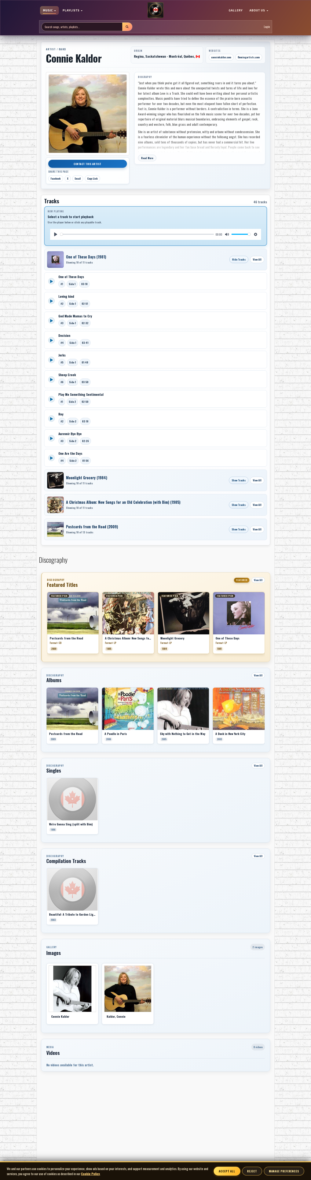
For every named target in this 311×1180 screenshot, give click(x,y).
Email (78, 178)
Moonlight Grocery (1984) (86, 477)
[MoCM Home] (155, 10)
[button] (47, 624)
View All (257, 259)
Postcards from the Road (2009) (92, 526)
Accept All (227, 1171)
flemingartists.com (249, 57)
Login (267, 27)
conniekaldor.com (221, 57)
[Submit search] (127, 27)
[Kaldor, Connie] (127, 989)
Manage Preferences (284, 1171)
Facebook (56, 178)
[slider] (137, 234)
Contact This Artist (87, 164)
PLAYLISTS (71, 10)
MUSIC (48, 10)
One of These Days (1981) (86, 256)
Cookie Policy (90, 1173)
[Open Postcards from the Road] (55, 529)
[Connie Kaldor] (72, 989)
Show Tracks (239, 480)
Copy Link (92, 178)
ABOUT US (257, 10)
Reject (252, 1171)
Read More (147, 158)
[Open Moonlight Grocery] (55, 480)
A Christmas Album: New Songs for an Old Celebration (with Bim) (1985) (123, 502)
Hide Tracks (239, 259)
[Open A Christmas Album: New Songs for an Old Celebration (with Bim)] (55, 504)
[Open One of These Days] (55, 259)
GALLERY (236, 10)
